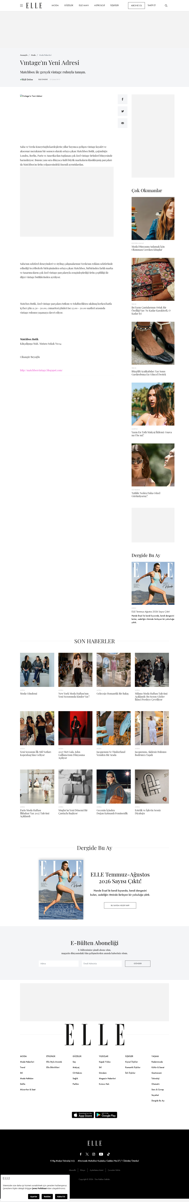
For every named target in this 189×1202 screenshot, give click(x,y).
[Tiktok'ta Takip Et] (108, 1154)
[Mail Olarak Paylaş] (122, 123)
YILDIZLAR (103, 1056)
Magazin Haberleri (107, 1078)
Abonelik (72, 1170)
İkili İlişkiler (130, 1072)
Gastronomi (157, 1072)
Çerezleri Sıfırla (114, 1170)
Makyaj (76, 1067)
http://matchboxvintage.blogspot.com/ (41, 370)
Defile (22, 1084)
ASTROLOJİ (99, 5)
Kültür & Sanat (158, 1067)
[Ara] (166, 5)
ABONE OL (136, 5)
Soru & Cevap (158, 1089)
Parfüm (76, 1084)
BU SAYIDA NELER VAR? (120, 905)
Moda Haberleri (45, 55)
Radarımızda (157, 1061)
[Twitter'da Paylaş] (122, 111)
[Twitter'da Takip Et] (87, 1154)
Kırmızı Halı (104, 1084)
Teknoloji (156, 1078)
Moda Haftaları (26, 1078)
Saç (74, 1061)
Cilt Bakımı (77, 1072)
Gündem (103, 1072)
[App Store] (83, 1115)
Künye (82, 1170)
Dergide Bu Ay (158, 1100)
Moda (33, 55)
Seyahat (155, 1095)
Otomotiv (156, 1084)
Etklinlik (50, 1056)
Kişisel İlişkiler (131, 1061)
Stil (21, 1072)
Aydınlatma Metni (96, 1170)
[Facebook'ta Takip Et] (80, 1154)
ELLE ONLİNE (43, 79)
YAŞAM (155, 1056)
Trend (22, 1067)
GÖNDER (138, 963)
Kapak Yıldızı (105, 1061)
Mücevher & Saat (27, 1089)
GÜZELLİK (68, 5)
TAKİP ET (152, 5)
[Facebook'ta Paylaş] (122, 99)
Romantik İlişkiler (132, 1067)
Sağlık (75, 1078)
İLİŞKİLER (114, 5)
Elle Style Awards (54, 1061)
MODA (55, 5)
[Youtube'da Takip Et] (101, 1154)
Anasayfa (23, 55)
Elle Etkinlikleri (52, 1067)
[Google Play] (106, 1115)
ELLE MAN (84, 5)
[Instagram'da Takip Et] (93, 1154)
